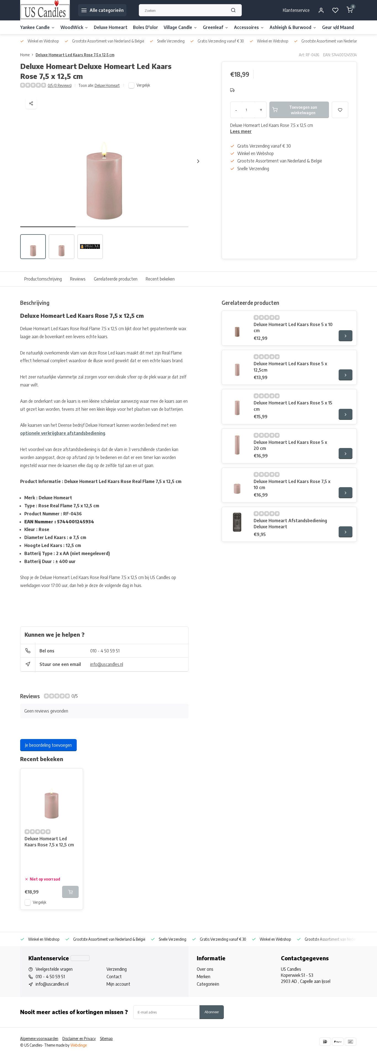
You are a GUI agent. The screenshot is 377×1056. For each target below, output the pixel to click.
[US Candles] (45, 10)
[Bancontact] (350, 1042)
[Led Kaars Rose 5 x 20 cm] (237, 444)
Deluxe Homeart (111, 27)
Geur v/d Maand (338, 27)
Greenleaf (213, 27)
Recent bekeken (160, 279)
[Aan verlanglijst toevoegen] (74, 776)
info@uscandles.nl (106, 664)
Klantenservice (296, 10)
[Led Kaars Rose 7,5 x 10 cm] (237, 483)
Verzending (117, 969)
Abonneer (212, 1011)
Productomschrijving (43, 279)
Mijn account (118, 984)
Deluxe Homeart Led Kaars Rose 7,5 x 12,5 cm (75, 54)
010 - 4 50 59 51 (105, 651)
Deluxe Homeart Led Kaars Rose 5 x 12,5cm (290, 366)
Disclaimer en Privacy (79, 1038)
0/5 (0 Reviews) (60, 85)
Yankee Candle (35, 27)
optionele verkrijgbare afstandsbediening (62, 433)
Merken (203, 976)
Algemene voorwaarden (39, 1038)
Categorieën (208, 984)
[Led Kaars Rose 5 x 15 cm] (237, 404)
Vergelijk (143, 85)
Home (25, 54)
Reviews (78, 279)
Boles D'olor (145, 27)
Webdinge (78, 1045)
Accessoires (246, 27)
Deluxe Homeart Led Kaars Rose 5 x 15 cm (293, 406)
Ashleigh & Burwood (290, 27)
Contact (114, 976)
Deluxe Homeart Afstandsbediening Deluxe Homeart (290, 523)
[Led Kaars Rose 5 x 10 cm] (237, 326)
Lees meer (241, 131)
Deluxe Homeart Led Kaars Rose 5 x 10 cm (293, 327)
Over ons (205, 969)
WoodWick (71, 27)
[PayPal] (338, 1042)
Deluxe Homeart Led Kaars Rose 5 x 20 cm (290, 445)
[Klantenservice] (80, 958)
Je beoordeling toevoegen (48, 745)
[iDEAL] (325, 1042)
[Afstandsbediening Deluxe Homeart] (237, 522)
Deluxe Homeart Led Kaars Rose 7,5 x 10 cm (292, 484)
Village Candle (178, 27)
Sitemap (106, 1038)
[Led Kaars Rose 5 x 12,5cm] (237, 365)
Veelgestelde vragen (54, 969)
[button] (198, 161)
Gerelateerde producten (115, 279)
